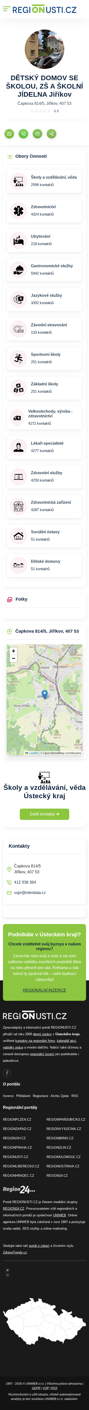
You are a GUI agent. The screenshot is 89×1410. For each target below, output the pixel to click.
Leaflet (33, 753)
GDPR (36, 1388)
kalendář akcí (66, 1041)
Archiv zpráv (60, 1096)
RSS (74, 1096)
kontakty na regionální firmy (35, 1041)
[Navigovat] (9, 134)
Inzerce (8, 1096)
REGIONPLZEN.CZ (17, 1119)
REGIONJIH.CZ (14, 1138)
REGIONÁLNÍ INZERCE (44, 990)
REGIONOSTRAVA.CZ (62, 1166)
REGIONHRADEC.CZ (18, 1175)
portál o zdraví (39, 1246)
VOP (46, 1388)
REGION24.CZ (57, 1175)
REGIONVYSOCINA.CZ (63, 1129)
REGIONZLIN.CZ (58, 1147)
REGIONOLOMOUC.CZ (63, 1157)
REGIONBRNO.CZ (59, 1138)
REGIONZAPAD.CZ (17, 1129)
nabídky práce (13, 1047)
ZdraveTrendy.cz (15, 1252)
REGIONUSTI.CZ (15, 1157)
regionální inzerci (42, 1054)
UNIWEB (59, 1215)
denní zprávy (42, 1034)
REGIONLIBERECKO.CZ (21, 1166)
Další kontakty (43, 814)
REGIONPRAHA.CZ (17, 1147)
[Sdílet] (51, 134)
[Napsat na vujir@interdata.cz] (37, 134)
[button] (45, 695)
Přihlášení (23, 1096)
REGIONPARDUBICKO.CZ (65, 1119)
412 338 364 (25, 882)
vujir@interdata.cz (30, 893)
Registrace (40, 1096)
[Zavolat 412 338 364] (23, 134)
